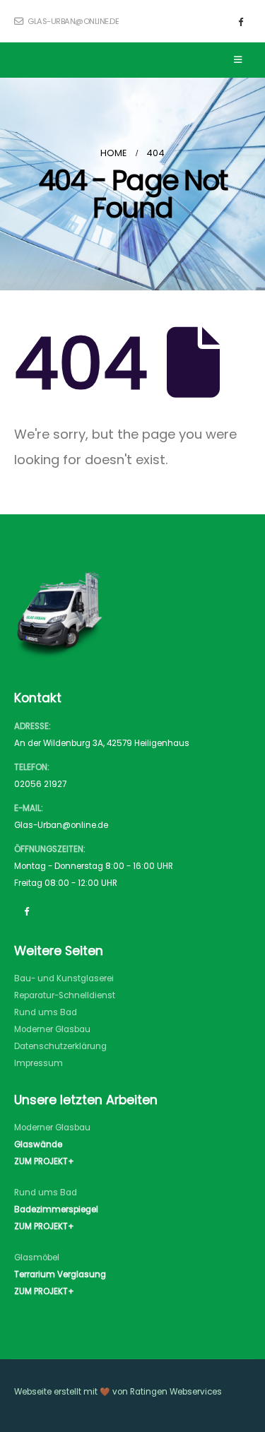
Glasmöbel (36, 1257)
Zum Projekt (41, 1161)
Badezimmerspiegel (56, 1209)
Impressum (38, 1063)
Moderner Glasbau (52, 1029)
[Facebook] (240, 21)
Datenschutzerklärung (60, 1046)
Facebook (26, 910)
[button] (238, 60)
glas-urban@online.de (72, 21)
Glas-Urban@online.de (61, 825)
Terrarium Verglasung (60, 1274)
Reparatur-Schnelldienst (64, 995)
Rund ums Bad (45, 1012)
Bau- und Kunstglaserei (64, 978)
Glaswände (38, 1144)
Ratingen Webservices (176, 1391)
